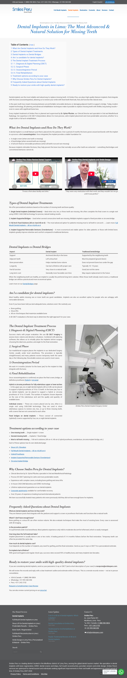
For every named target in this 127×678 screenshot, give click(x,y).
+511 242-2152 (46, 2)
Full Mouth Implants (60, 10)
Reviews (104, 10)
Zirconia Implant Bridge (19, 461)
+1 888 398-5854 (103, 623)
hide (31, 45)
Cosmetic (92, 10)
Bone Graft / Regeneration (22, 630)
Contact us (111, 2)
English (95, 2)
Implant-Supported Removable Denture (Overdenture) (30, 458)
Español (100, 2)
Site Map (44, 674)
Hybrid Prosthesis (17, 454)
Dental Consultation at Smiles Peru (61, 623)
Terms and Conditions (31, 674)
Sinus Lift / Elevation (18, 447)
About (98, 10)
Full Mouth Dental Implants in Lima (24, 620)
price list (43, 590)
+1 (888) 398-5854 (30, 2)
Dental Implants (73, 10)
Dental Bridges (28, 284)
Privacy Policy (16, 674)
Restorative (83, 10)
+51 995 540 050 (93, 628)
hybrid (27, 380)
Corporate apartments (19, 491)
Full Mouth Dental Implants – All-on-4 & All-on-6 (28, 451)
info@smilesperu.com (95, 632)
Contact (111, 10)
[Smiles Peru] (22, 10)
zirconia (35, 380)
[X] (101, 673)
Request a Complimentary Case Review (23, 586)
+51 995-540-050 (65, 2)
